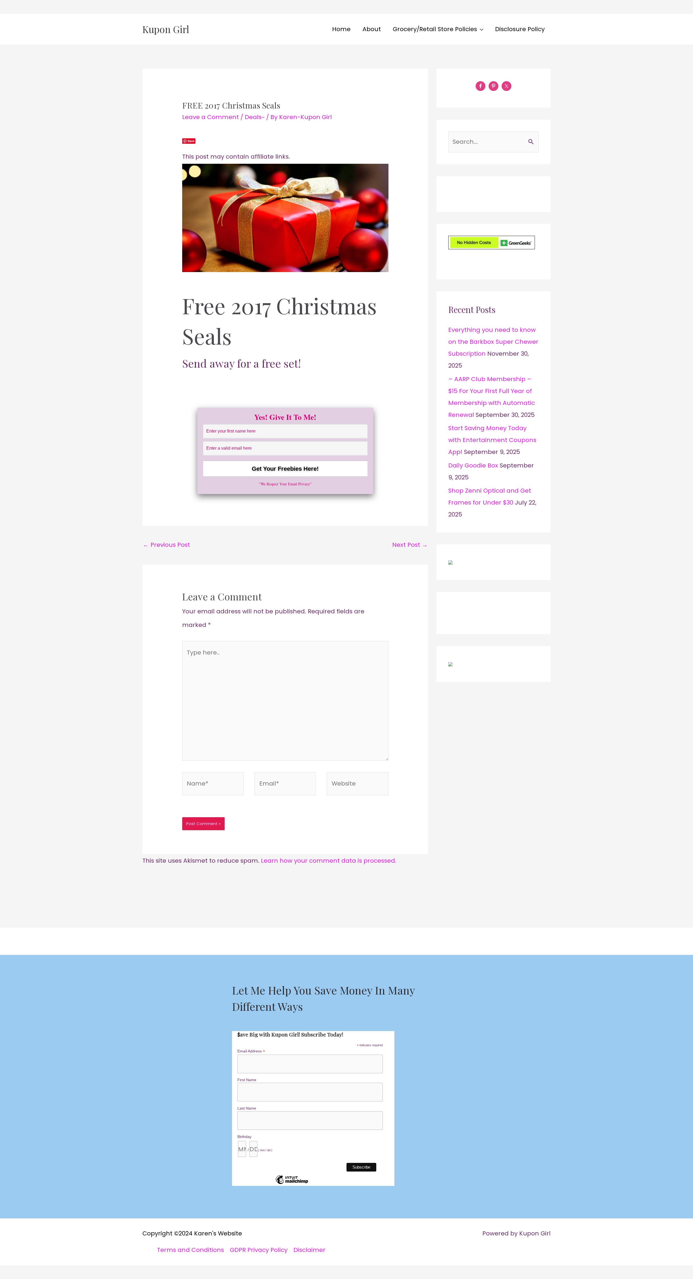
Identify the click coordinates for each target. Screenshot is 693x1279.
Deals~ (254, 117)
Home (341, 29)
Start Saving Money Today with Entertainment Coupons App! (492, 440)
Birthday (244, 1136)
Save (191, 141)
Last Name (246, 1108)
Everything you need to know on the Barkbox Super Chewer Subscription (493, 342)
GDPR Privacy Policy (258, 1250)
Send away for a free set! (241, 363)
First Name (246, 1080)
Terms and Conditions (190, 1250)
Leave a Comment (210, 117)
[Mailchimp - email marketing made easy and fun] (292, 1184)
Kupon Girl (165, 29)
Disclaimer (309, 1250)
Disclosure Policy (520, 29)
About (371, 29)
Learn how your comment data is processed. (328, 860)
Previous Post (166, 545)
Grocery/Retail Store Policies (435, 29)
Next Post (410, 545)
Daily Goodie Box (473, 465)
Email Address (251, 1051)
